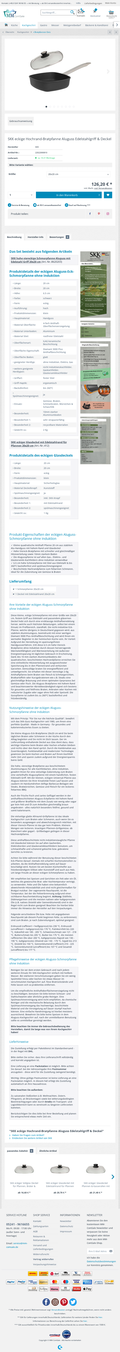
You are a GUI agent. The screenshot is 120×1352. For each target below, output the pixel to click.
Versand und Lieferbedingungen (43, 1247)
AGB (35, 1231)
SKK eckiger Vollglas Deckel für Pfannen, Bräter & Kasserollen (24, 1185)
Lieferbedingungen (93, 3)
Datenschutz (66, 1226)
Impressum (66, 1231)
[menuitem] (59, 12)
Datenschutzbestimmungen (101, 1261)
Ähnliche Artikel (48, 1150)
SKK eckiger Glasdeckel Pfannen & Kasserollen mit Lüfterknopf (96, 1185)
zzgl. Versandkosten (103, 188)
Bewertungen (59, 237)
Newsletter (65, 1221)
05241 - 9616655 (17, 1224)
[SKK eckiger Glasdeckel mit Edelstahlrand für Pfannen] (59, 1169)
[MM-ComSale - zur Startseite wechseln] (14, 13)
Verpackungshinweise (44, 1264)
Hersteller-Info (35, 237)
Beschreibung (14, 237)
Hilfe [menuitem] (78, 3)
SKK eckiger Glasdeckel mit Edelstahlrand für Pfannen (60, 1185)
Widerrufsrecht (41, 1254)
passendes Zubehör (19, 1150)
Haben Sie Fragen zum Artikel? (28, 1135)
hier (100, 1317)
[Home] (6, 25)
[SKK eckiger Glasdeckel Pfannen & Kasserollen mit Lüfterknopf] (95, 1169)
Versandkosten (58, 1309)
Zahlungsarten (40, 1226)
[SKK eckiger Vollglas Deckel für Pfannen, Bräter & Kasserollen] (24, 1169)
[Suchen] (73, 12)
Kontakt (37, 1221)
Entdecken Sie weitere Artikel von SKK (32, 1138)
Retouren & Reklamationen (41, 1238)
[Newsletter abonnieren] (111, 1251)
